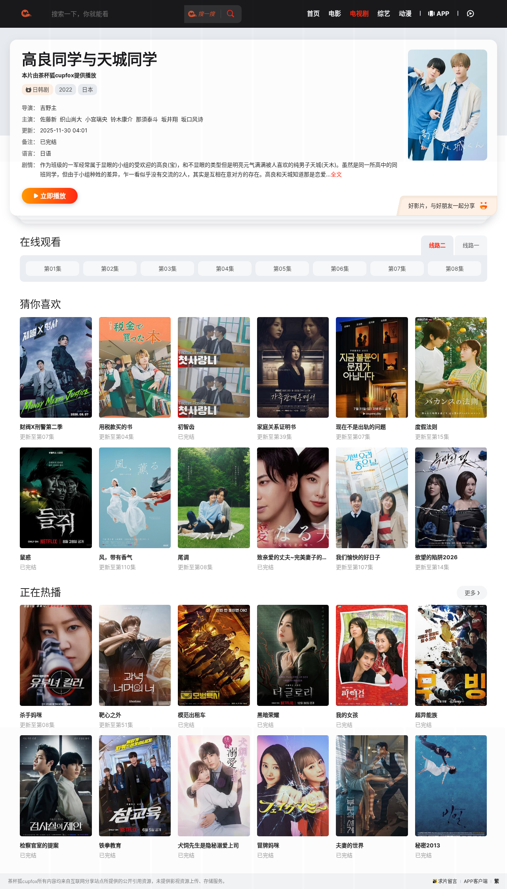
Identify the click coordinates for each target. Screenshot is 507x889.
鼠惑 (25, 557)
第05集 (282, 268)
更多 (470, 592)
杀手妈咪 (31, 714)
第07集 (397, 268)
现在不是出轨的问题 (361, 426)
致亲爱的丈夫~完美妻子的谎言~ (293, 557)
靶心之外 (110, 714)
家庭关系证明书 (276, 426)
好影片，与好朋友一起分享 (441, 205)
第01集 (52, 268)
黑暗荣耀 (268, 714)
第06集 (340, 268)
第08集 (455, 268)
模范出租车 (192, 714)
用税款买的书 (115, 426)
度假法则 (426, 426)
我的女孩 (347, 714)
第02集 (110, 268)
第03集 (167, 268)
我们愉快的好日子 (358, 557)
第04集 (225, 268)
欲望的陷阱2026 (436, 557)
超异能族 (426, 714)
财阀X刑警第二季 (41, 426)
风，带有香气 (115, 557)
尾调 (183, 557)
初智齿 (186, 426)
